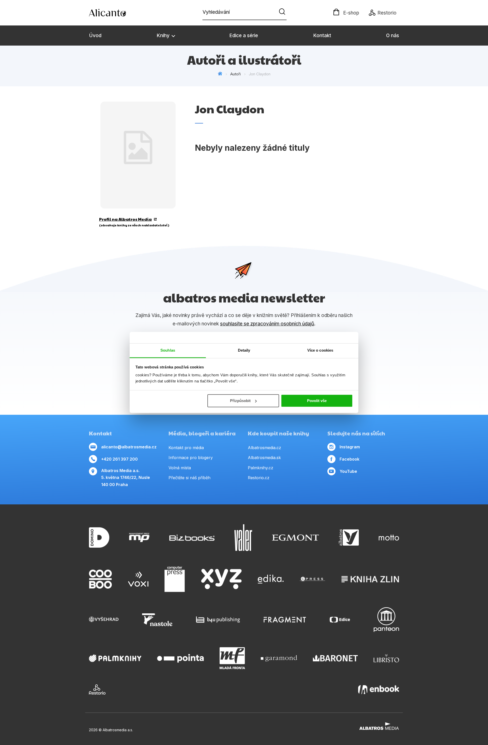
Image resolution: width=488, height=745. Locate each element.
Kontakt (322, 35)
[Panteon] (386, 620)
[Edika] (270, 579)
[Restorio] (97, 689)
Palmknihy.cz (260, 467)
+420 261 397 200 (119, 459)
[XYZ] (221, 579)
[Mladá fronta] (232, 658)
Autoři (235, 74)
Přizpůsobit (240, 400)
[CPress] (312, 579)
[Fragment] (285, 620)
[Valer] (243, 538)
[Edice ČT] (340, 620)
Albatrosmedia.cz (264, 447)
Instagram (350, 446)
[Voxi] (138, 579)
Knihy (164, 35)
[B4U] (218, 620)
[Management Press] (139, 538)
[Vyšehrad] (103, 620)
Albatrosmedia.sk (264, 457)
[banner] (118, 13)
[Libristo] (386, 658)
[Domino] (99, 538)
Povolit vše (317, 400)
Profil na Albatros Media (125, 219)
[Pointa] (180, 658)
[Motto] (389, 538)
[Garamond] (279, 658)
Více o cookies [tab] (320, 350)
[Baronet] (335, 658)
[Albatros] (349, 538)
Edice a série (243, 35)
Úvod (95, 35)
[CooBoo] (100, 579)
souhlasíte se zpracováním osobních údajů (267, 324)
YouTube (348, 471)
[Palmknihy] (115, 658)
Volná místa (180, 467)
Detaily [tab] (244, 350)
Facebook (349, 459)
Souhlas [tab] (167, 350)
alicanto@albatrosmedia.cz (129, 446)
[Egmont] (295, 538)
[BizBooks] (192, 538)
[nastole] (157, 620)
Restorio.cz (258, 477)
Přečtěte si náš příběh (189, 477)
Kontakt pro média (186, 447)
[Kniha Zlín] (370, 579)
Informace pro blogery (191, 457)
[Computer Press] (174, 579)
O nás (392, 35)
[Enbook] (378, 689)
